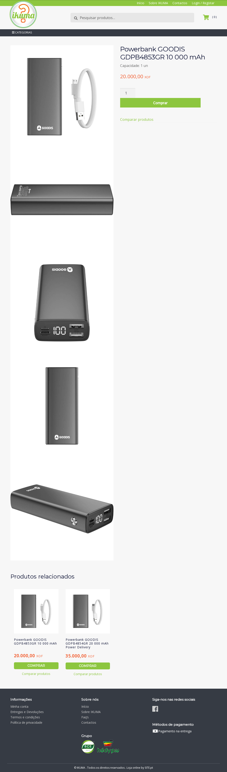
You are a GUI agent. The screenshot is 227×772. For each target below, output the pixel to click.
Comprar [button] (36, 666)
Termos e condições (25, 717)
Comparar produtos (136, 119)
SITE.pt (149, 768)
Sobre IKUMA (158, 3)
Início (140, 3)
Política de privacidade (26, 722)
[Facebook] (155, 708)
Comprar (160, 102)
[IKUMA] (23, 14)
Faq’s (85, 717)
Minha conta (19, 706)
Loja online (133, 768)
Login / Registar (203, 3)
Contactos (179, 3)
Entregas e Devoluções (27, 712)
